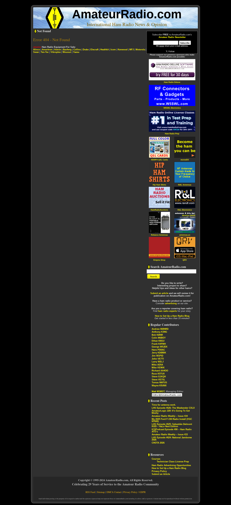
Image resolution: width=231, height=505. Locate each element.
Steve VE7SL (158, 379)
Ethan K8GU (158, 341)
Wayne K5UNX (159, 385)
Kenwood (123, 49)
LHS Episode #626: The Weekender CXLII (173, 408)
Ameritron (47, 49)
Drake (86, 49)
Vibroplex (56, 52)
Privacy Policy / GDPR (134, 492)
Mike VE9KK (158, 367)
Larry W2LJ (158, 361)
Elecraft (94, 49)
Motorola (140, 49)
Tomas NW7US (159, 382)
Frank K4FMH (159, 344)
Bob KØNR (157, 335)
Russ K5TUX (158, 373)
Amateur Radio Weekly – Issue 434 (170, 416)
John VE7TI (158, 358)
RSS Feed (90, 492)
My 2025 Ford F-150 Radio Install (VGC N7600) (172, 420)
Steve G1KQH (159, 376)
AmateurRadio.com (127, 14)
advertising (171, 303)
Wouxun (67, 52)
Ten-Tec (45, 52)
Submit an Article (161, 474)
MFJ (131, 49)
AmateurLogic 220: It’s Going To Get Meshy (171, 411)
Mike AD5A (157, 364)
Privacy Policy (159, 471)
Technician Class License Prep (173, 461)
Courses (156, 459)
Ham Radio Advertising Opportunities (171, 465)
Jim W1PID (157, 355)
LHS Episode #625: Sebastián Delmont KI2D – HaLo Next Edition (172, 425)
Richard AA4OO (160, 370)
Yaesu (76, 52)
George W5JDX (159, 346)
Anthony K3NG (159, 332)
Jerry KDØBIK (159, 352)
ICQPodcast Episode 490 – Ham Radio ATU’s (172, 430)
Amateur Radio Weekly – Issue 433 (170, 434)
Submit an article (159, 293)
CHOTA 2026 (158, 442)
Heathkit (104, 49)
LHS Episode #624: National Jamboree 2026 (172, 438)
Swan (36, 52)
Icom (113, 49)
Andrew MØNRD (160, 329)
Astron (57, 49)
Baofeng (67, 49)
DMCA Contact (114, 492)
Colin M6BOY (159, 337)
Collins (77, 49)
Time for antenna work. (164, 405)
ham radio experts (167, 311)
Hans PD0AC (158, 350)
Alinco (36, 49)
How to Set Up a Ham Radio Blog (172, 316)
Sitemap (101, 492)
